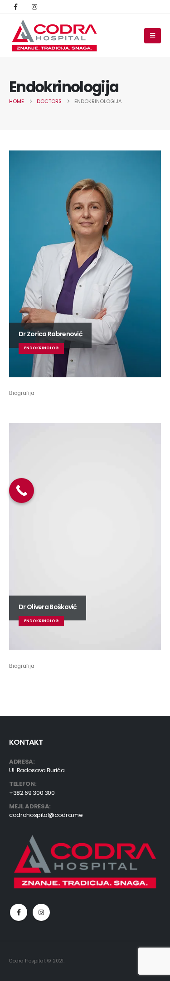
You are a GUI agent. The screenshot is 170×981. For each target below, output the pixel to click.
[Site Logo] (54, 35)
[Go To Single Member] (85, 264)
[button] (152, 35)
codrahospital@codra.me (46, 815)
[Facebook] (15, 6)
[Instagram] (34, 6)
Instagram (41, 912)
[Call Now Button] (21, 490)
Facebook (18, 912)
